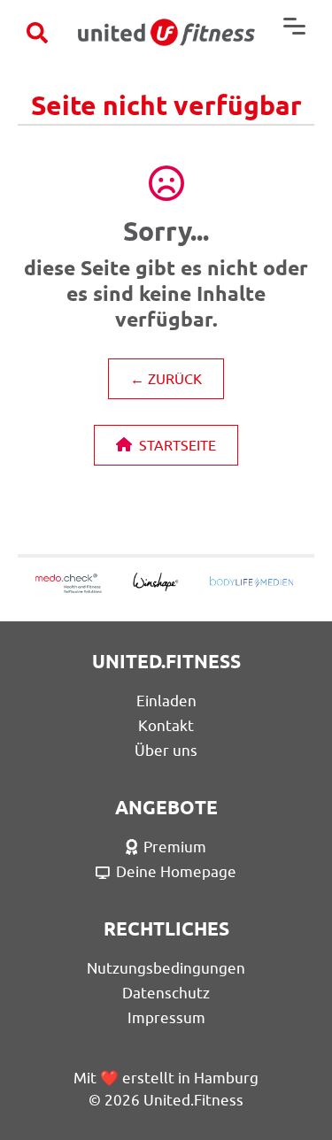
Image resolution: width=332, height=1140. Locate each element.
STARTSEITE (177, 445)
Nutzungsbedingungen (166, 968)
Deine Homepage (176, 872)
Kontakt (166, 726)
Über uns (166, 750)
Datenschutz (166, 993)
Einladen (166, 701)
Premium (174, 847)
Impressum (166, 1018)
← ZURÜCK (166, 379)
